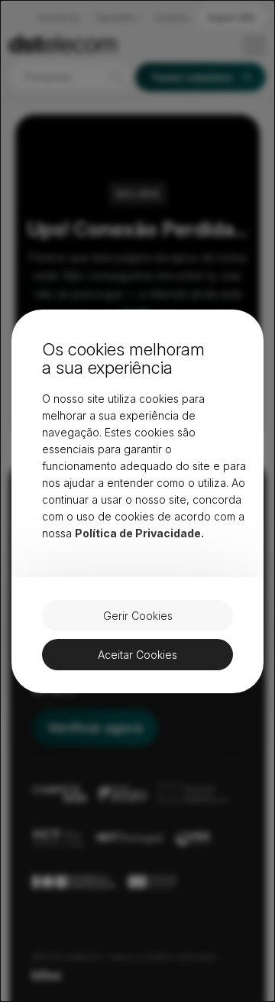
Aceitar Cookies (137, 654)
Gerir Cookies (138, 615)
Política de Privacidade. (139, 533)
